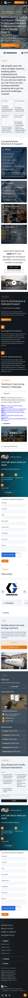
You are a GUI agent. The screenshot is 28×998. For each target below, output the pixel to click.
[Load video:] (14, 283)
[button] (2, 2)
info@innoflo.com (9, 718)
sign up (14, 800)
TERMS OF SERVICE (8, 932)
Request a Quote (6, 319)
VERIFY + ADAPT (14, 267)
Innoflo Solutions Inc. (9, 988)
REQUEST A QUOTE (10, 45)
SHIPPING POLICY (7, 935)
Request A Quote (19, 2)
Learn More (14, 642)
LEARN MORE (6, 423)
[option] (11, 592)
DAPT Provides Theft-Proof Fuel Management (14, 409)
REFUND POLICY (7, 925)
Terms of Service (14, 990)
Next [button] (25, 592)
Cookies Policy (22, 990)
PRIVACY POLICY (7, 928)
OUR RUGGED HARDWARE (14, 270)
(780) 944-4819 (9, 720)
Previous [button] (3, 592)
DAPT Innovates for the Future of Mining (12, 410)
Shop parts (14, 232)
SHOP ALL (6, 612)
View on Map (8, 492)
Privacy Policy (6, 990)
